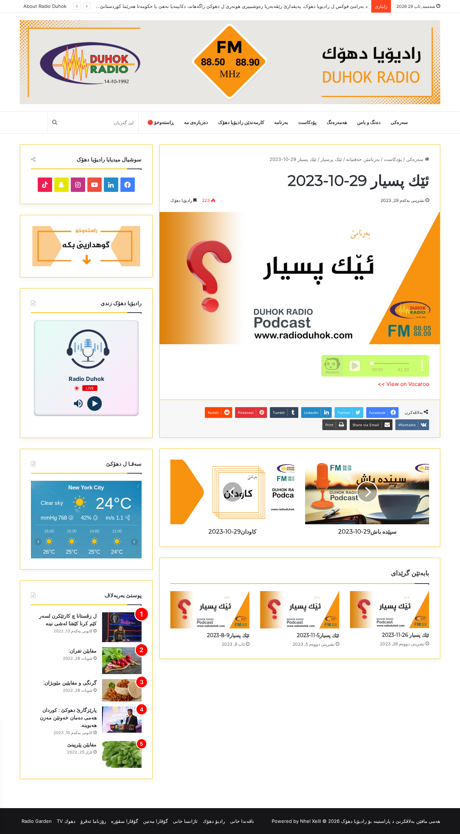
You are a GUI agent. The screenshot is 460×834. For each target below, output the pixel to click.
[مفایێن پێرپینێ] (122, 754)
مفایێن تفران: (83, 651)
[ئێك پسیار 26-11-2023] (389, 609)
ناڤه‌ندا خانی (242, 821)
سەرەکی (399, 122)
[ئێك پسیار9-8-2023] (209, 609)
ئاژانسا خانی (185, 821)
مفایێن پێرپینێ (82, 744)
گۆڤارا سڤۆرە (124, 821)
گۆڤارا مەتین (155, 821)
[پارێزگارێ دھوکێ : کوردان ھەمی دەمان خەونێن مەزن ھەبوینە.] (122, 719)
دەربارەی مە (196, 122)
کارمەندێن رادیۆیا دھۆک (241, 122)
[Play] (94, 404)
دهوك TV (66, 821)
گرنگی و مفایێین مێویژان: (70, 682)
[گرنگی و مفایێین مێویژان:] (122, 690)
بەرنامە (281, 122)
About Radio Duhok (44, 6)
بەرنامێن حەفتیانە (363, 159)
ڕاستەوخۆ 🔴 (160, 122)
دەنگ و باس (369, 122)
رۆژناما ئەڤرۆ (93, 821)
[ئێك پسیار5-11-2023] (299, 609)
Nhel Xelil (310, 821)
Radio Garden (37, 821)
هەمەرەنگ (337, 122)
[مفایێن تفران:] (122, 660)
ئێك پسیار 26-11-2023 (405, 635)
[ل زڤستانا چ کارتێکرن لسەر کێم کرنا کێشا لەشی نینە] (122, 627)
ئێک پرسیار (331, 159)
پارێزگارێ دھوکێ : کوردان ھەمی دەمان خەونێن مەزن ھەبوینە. (68, 717)
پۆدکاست (307, 122)
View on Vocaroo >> (403, 384)
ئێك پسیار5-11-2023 (318, 635)
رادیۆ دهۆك (214, 821)
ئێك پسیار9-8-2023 (228, 635)
